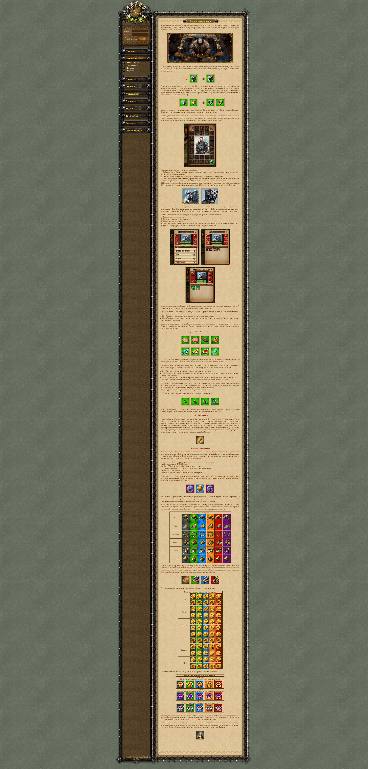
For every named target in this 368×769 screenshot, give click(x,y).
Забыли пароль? (131, 39)
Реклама (130, 86)
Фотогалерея (132, 93)
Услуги (129, 108)
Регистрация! (129, 38)
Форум (129, 123)
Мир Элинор (132, 65)
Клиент (130, 79)
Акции (129, 101)
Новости (130, 51)
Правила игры (132, 63)
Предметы (131, 71)
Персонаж (131, 68)
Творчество (132, 115)
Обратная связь (134, 130)
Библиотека (132, 58)
